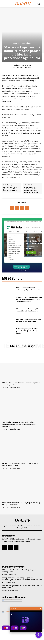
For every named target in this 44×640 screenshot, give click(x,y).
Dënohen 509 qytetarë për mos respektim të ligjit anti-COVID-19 (10, 189)
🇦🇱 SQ (6, 628)
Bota (3, 582)
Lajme (16, 43)
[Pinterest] (22, 208)
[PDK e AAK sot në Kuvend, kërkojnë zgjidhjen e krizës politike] (8, 289)
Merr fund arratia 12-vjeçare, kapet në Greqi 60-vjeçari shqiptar (29, 320)
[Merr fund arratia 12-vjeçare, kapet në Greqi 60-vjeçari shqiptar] (8, 320)
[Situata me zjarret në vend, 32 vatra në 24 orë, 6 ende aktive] (8, 310)
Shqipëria (26, 43)
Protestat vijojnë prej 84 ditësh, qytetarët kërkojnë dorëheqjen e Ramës (28, 331)
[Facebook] (12, 208)
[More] (32, 208)
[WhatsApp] (27, 208)
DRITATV (5, 388)
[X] (17, 208)
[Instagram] (10, 547)
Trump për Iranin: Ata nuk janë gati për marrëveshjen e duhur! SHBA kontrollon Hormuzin (29, 299)
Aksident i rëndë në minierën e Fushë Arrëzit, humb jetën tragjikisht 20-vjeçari (31, 189)
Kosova (4, 574)
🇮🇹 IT (23, 628)
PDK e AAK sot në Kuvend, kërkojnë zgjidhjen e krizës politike (29, 289)
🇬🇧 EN (15, 628)
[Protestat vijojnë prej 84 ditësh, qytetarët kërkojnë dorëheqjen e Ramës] (8, 331)
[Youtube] (16, 547)
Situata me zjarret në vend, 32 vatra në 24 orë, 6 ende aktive (27, 310)
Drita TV (28, 65)
